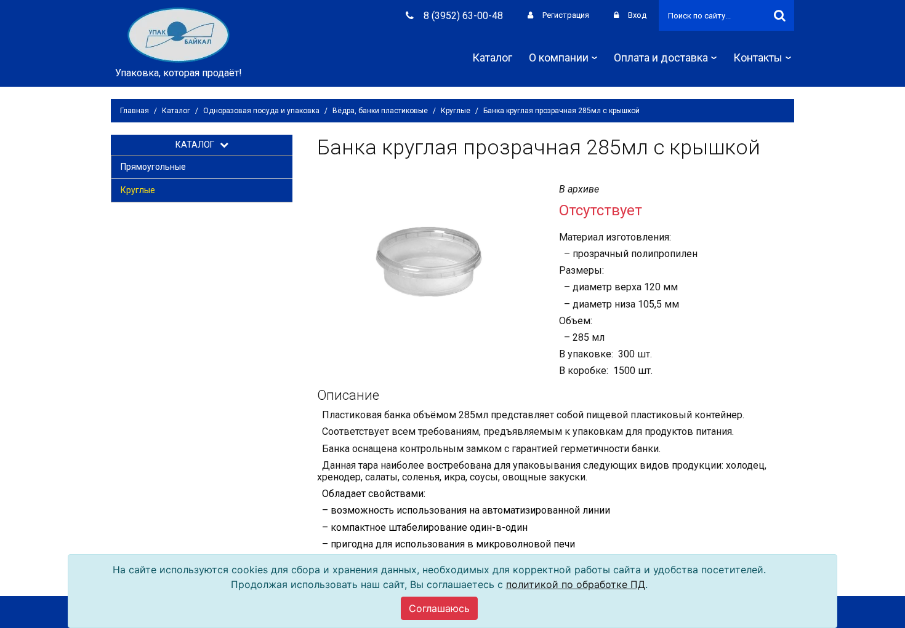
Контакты (757, 57)
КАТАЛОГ (197, 144)
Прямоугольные (153, 167)
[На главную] (178, 34)
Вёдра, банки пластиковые (380, 110)
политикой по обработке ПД (575, 584)
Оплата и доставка (661, 57)
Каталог (492, 57)
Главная (134, 110)
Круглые (455, 110)
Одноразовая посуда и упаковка (261, 110)
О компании (559, 57)
